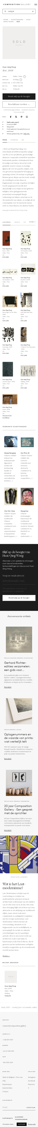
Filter (31, 222)
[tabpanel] (19, 179)
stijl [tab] (23, 140)
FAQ (4, 1081)
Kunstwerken (7, 1088)
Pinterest (31, 1084)
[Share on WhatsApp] (27, 117)
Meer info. (26, 133)
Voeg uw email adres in (13, 575)
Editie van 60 (18, 86)
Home (5, 19)
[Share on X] (16, 117)
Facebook (31, 1081)
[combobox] (19, 11)
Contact (5, 1092)
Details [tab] (5, 140)
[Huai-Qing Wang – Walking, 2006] (28, 369)
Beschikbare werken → (19, 104)
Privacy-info (31, 1124)
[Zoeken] (33, 11)
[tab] (7, 223)
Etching (15, 80)
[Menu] (35, 4)
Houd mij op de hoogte (19, 96)
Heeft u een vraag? (13, 122)
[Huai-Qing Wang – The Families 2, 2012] (28, 238)
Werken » (6, 956)
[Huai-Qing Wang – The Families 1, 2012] (10, 269)
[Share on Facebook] (10, 117)
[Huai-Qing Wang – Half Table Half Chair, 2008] (28, 300)
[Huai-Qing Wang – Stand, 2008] (10, 399)
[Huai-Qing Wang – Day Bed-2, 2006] (28, 269)
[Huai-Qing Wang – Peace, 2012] (10, 238)
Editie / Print (17, 76)
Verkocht (16, 89)
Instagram (31, 1077)
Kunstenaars (17, 19)
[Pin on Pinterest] (21, 117)
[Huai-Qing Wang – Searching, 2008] (10, 334)
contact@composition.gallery (14, 1026)
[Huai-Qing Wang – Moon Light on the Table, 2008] (10, 300)
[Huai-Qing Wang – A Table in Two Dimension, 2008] (28, 334)
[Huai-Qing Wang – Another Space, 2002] (10, 369)
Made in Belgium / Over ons (13, 1077)
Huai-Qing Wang (9, 67)
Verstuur (30, 1107)
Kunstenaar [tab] (14, 140)
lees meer (7, 687)
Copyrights (8, 1118)
